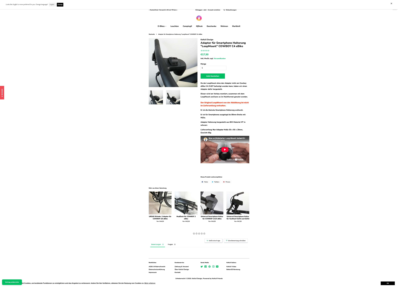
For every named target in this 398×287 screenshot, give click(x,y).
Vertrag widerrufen (12, 282)
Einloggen (198, 10)
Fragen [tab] (170, 244)
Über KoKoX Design (182, 269)
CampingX (187, 26)
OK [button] (388, 283)
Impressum (153, 272)
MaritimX (236, 26)
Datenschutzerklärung (157, 269)
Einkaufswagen (231, 10)
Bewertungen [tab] (156, 244)
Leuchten (174, 26)
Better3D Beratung (233, 269)
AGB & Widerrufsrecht (157, 266)
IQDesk (199, 26)
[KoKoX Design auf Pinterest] (209, 267)
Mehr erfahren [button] (149, 283)
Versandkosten (220, 58)
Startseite (152, 34)
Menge (203, 64)
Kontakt (177, 272)
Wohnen (224, 26)
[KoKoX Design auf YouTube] (217, 267)
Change (60, 5)
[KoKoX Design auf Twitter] (202, 267)
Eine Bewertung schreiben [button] (237, 241)
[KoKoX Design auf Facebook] (205, 267)
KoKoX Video (231, 266)
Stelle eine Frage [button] (214, 241)
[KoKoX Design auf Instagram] (213, 267)
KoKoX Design (197, 278)
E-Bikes (161, 26)
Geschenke (211, 26)
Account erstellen (214, 10)
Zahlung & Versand (182, 266)
